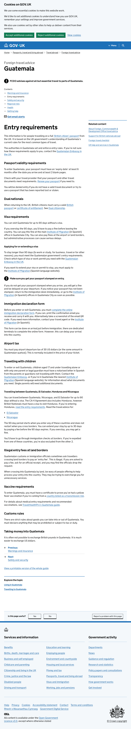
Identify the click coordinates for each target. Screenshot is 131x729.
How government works (101, 681)
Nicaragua (12, 417)
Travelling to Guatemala (15, 589)
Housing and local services (60, 664)
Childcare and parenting (16, 664)
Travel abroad (52, 52)
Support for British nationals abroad (104, 136)
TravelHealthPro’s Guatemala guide (41, 504)
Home (6, 52)
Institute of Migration (58, 231)
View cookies (74, 35)
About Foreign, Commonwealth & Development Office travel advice (103, 130)
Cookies (26, 705)
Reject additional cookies (51, 35)
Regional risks (13, 104)
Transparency (96, 676)
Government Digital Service (54, 708)
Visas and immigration (57, 681)
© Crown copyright (117, 721)
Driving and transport (15, 687)
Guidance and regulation (101, 658)
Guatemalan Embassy (15, 376)
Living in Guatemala (13, 585)
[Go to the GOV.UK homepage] (14, 45)
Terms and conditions (82, 705)
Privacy (15, 705)
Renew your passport (48, 181)
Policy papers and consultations (105, 670)
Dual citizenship (56, 208)
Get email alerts (16, 116)
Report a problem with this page (108, 616)
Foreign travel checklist (99, 140)
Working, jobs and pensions (60, 687)
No (52, 616)
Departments (95, 647)
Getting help (12, 111)
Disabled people (12, 681)
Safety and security (15, 100)
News (92, 653)
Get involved (95, 687)
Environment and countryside (61, 658)
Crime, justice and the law (17, 676)
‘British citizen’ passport (66, 135)
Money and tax (54, 670)
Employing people (55, 653)
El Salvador (12, 412)
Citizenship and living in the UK (20, 670)
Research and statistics (101, 664)
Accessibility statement (45, 705)
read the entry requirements (30, 407)
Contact (64, 705)
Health (10, 107)
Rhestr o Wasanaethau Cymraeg (21, 708)
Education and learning (58, 647)
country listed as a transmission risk (65, 495)
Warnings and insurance (18, 93)
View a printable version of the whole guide (26, 568)
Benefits (8, 647)
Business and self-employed (18, 658)
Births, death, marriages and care (21, 653)
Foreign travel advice (71, 52)
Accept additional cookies (19, 35)
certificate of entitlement (30, 208)
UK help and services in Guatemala (104, 145)
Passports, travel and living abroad (28, 52)
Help (6, 705)
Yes (37, 616)
